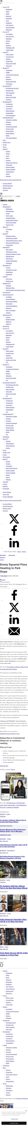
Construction (9, 106)
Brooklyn (2, 557)
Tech (4, 140)
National (8, 45)
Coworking (9, 229)
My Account (12, 180)
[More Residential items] (10, 207)
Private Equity (10, 131)
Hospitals (8, 285)
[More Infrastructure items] (11, 315)
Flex (7, 231)
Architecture (9, 104)
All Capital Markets (11, 138)
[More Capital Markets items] (13, 118)
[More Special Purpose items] (13, 295)
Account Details (7, 183)
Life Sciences (9, 25)
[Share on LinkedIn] (14, 624)
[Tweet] (14, 612)
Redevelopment (10, 111)
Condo (8, 213)
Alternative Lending (11, 120)
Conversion (9, 108)
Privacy (24, 551)
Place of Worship (10, 310)
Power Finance (7, 492)
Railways (8, 324)
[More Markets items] (8, 32)
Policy (7, 158)
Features (8, 160)
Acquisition (9, 70)
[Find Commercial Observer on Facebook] (14, 536)
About (4, 1083)
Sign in (13, 769)
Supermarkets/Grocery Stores (14, 240)
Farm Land (9, 279)
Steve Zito (3, 807)
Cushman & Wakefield (12, 807)
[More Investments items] (10, 86)
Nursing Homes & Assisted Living (15, 290)
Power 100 (6, 494)
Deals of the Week (11, 63)
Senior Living (9, 225)
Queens (8, 41)
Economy (8, 124)
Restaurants (9, 274)
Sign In (2, 180)
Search (18, 196)
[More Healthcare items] (10, 283)
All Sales (8, 99)
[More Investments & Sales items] (15, 383)
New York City (10, 36)
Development (6, 102)
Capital (5, 1045)
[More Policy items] (7, 439)
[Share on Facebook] (14, 600)
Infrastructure (6, 315)
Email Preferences (8, 185)
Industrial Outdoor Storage (13, 254)
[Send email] (14, 636)
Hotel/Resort (9, 272)
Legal (7, 156)
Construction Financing (12, 75)
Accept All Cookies (14, 1123)
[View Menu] (1, 1)
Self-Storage (9, 258)
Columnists (9, 165)
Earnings (8, 122)
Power (4, 147)
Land (7, 20)
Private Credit (10, 129)
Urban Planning (10, 446)
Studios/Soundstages (11, 261)
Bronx (7, 43)
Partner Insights (10, 167)
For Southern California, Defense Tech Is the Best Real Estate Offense (13, 821)
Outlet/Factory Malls (11, 238)
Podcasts (8, 176)
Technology (6, 436)
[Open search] (1, 194)
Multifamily (9, 209)
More (4, 149)
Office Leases (9, 54)
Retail (7, 14)
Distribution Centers (11, 252)
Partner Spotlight (10, 169)
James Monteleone (21, 805)
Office (7, 11)
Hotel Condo (9, 216)
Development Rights (11, 301)
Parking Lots (9, 281)
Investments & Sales (8, 382)
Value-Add (9, 95)
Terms (19, 551)
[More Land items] (7, 277)
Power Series (6, 457)
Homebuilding (10, 211)
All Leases (9, 66)
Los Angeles (9, 34)
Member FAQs (7, 188)
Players (8, 153)
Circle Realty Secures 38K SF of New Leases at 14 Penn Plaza (14, 954)
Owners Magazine (8, 496)
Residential (9, 9)
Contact (5, 484)
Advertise (5, 482)
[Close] (26, 1110)
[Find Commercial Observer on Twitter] (14, 524)
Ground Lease (10, 56)
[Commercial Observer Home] (7, 3)
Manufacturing (10, 256)
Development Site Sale (12, 88)
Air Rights (9, 297)
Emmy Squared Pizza (9, 805)
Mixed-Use (9, 29)
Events (5, 144)
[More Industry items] (8, 7)
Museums (8, 308)
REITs (7, 135)
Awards (8, 151)
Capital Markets (7, 117)
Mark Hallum (4, 576)
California (2, 816)
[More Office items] (7, 227)
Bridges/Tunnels (10, 319)
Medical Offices (10, 288)
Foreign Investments (11, 126)
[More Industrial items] (9, 247)
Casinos (8, 267)
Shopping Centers (11, 236)
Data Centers (9, 249)
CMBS (8, 72)
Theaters (8, 312)
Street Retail (9, 245)
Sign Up (6, 180)
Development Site (11, 1022)
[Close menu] (1, 198)
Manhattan (9, 38)
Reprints (5, 486)
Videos (8, 174)
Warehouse (9, 263)
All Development (10, 115)
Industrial (8, 16)
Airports (8, 317)
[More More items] (7, 149)
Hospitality (9, 18)
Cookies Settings (14, 1119)
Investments (6, 86)
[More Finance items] (8, 68)
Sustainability (9, 113)
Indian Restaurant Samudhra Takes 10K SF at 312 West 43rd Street (13, 846)
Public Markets (10, 133)
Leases (5, 52)
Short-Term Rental (11, 222)
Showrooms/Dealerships (12, 243)
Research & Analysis (11, 162)
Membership (9, 1086)
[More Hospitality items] (10, 265)
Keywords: (3, 803)
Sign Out (18, 180)
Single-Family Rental (12, 220)
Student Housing (10, 218)
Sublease (8, 59)
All (7, 362)
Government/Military (11, 306)
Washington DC (10, 47)
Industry (5, 204)
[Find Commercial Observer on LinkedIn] (14, 548)
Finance (5, 68)
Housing (8, 441)
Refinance (8, 79)
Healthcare (9, 23)
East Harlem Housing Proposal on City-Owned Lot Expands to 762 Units (12, 857)
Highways (8, 321)
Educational (9, 303)
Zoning (8, 448)
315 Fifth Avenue (11, 803)
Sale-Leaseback (10, 93)
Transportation (10, 171)
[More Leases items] (8, 52)
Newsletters (6, 488)
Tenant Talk (9, 61)
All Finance (9, 84)
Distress (8, 77)
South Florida (9, 50)
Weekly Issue (6, 142)
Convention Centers (11, 270)
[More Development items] (11, 102)
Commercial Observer (22, 1098)
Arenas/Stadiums (10, 299)
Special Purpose (10, 27)
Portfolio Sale (9, 90)
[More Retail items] (7, 234)
